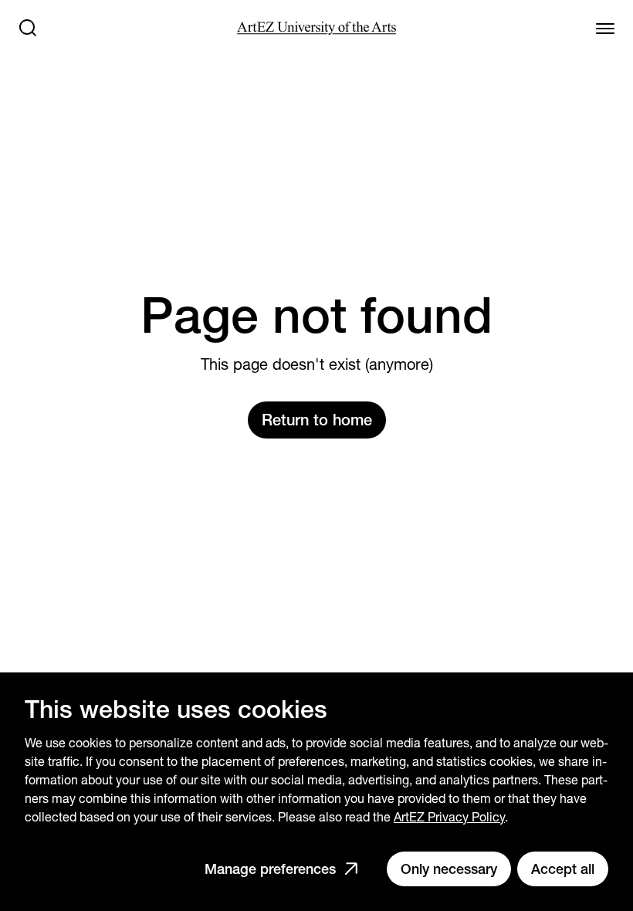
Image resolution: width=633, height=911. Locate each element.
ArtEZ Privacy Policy (449, 817)
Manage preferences (270, 869)
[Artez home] (316, 28)
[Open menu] (605, 28)
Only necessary (449, 869)
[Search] (28, 28)
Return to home (317, 420)
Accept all (562, 869)
